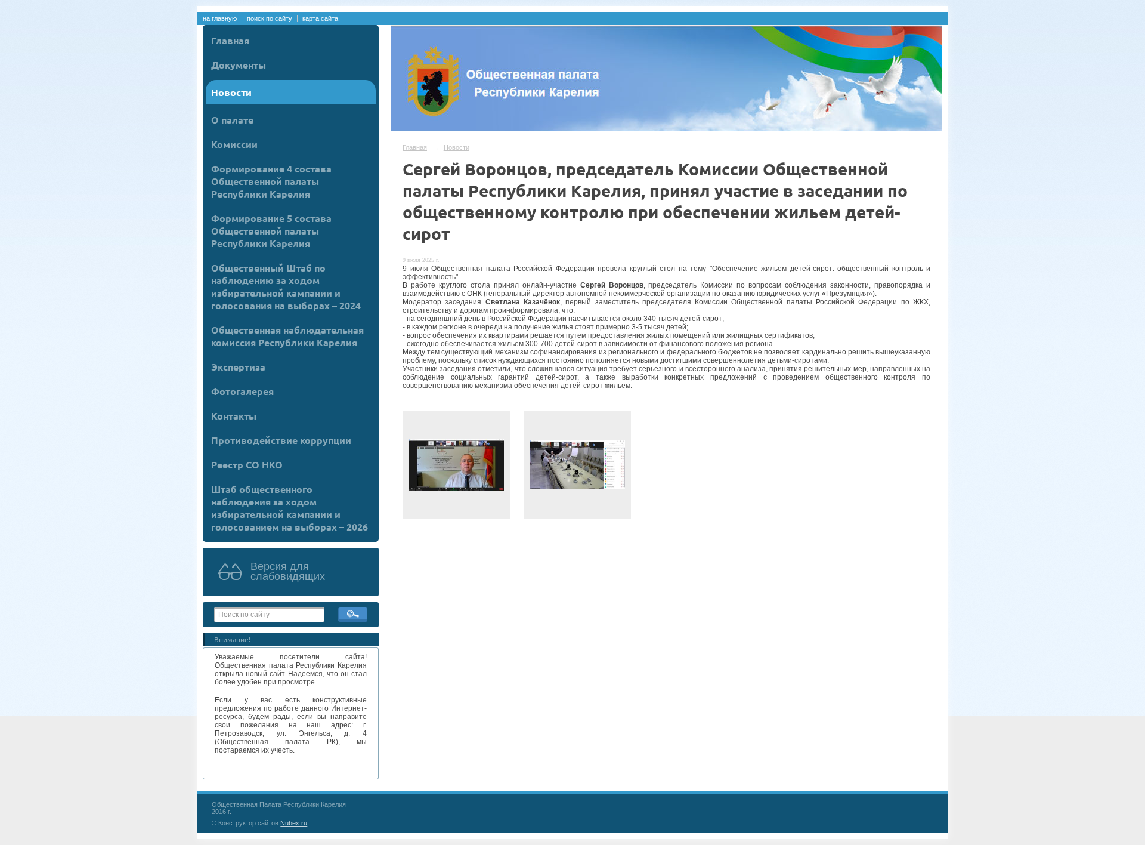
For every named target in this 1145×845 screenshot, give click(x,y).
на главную (220, 18)
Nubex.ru (293, 823)
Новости (231, 92)
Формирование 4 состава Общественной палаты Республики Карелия (271, 181)
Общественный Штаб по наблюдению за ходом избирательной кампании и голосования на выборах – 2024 (286, 286)
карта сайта (320, 18)
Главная (230, 40)
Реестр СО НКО (247, 464)
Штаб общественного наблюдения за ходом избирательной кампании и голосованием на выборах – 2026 (289, 508)
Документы (238, 64)
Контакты (233, 415)
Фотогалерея (242, 391)
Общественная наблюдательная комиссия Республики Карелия (287, 336)
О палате (232, 119)
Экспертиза (238, 366)
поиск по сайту (269, 18)
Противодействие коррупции (281, 440)
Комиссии (234, 144)
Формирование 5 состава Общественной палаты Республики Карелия (271, 230)
